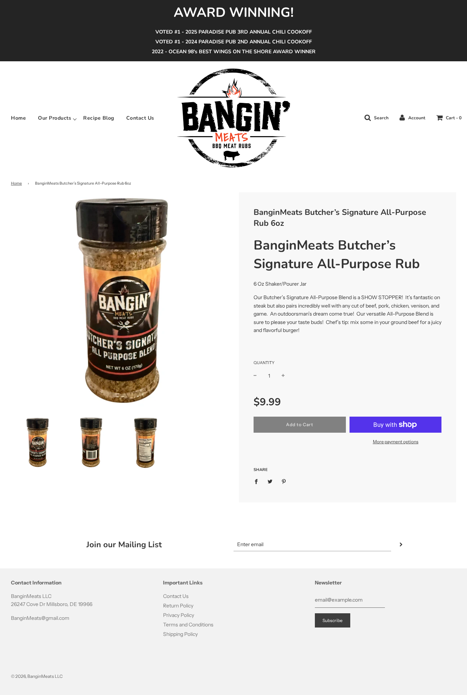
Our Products (54, 118)
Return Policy (178, 605)
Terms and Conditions (188, 624)
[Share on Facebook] (258, 481)
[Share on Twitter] (270, 481)
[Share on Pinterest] (284, 481)
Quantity (264, 362)
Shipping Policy (180, 634)
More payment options (395, 441)
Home (18, 118)
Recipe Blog (98, 118)
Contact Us (140, 118)
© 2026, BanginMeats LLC (37, 676)
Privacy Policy (178, 615)
